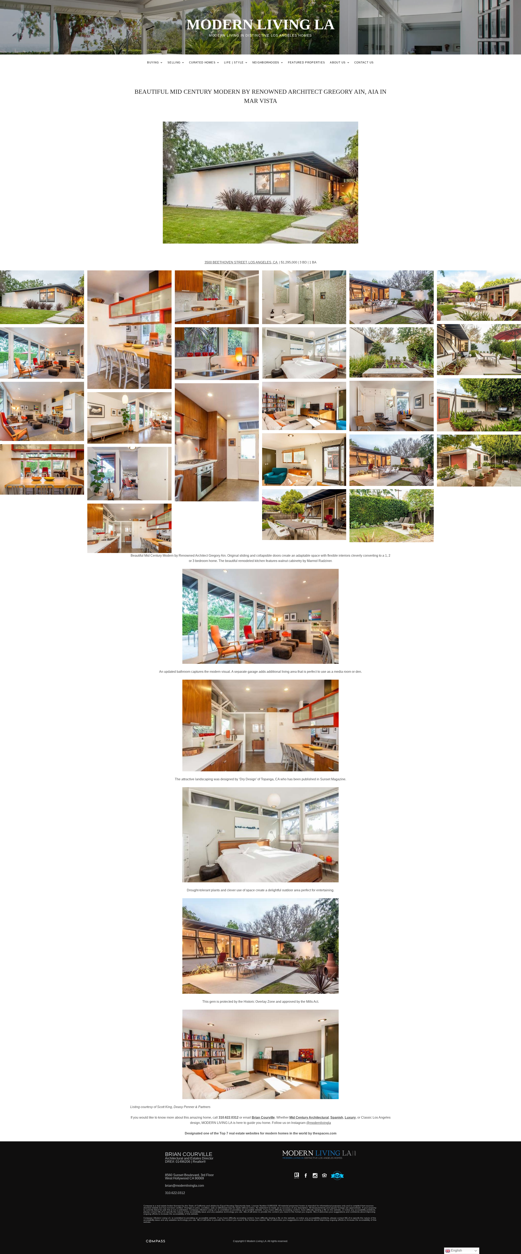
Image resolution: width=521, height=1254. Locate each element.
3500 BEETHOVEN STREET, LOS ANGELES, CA (241, 262)
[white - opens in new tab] (315, 1175)
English (456, 1250)
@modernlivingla (318, 1122)
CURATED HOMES (205, 63)
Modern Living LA (260, 24)
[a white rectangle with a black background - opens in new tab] (305, 1175)
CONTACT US (364, 62)
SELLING (176, 63)
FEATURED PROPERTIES (306, 62)
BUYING (156, 63)
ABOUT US (340, 63)
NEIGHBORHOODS (268, 63)
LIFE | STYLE (237, 63)
